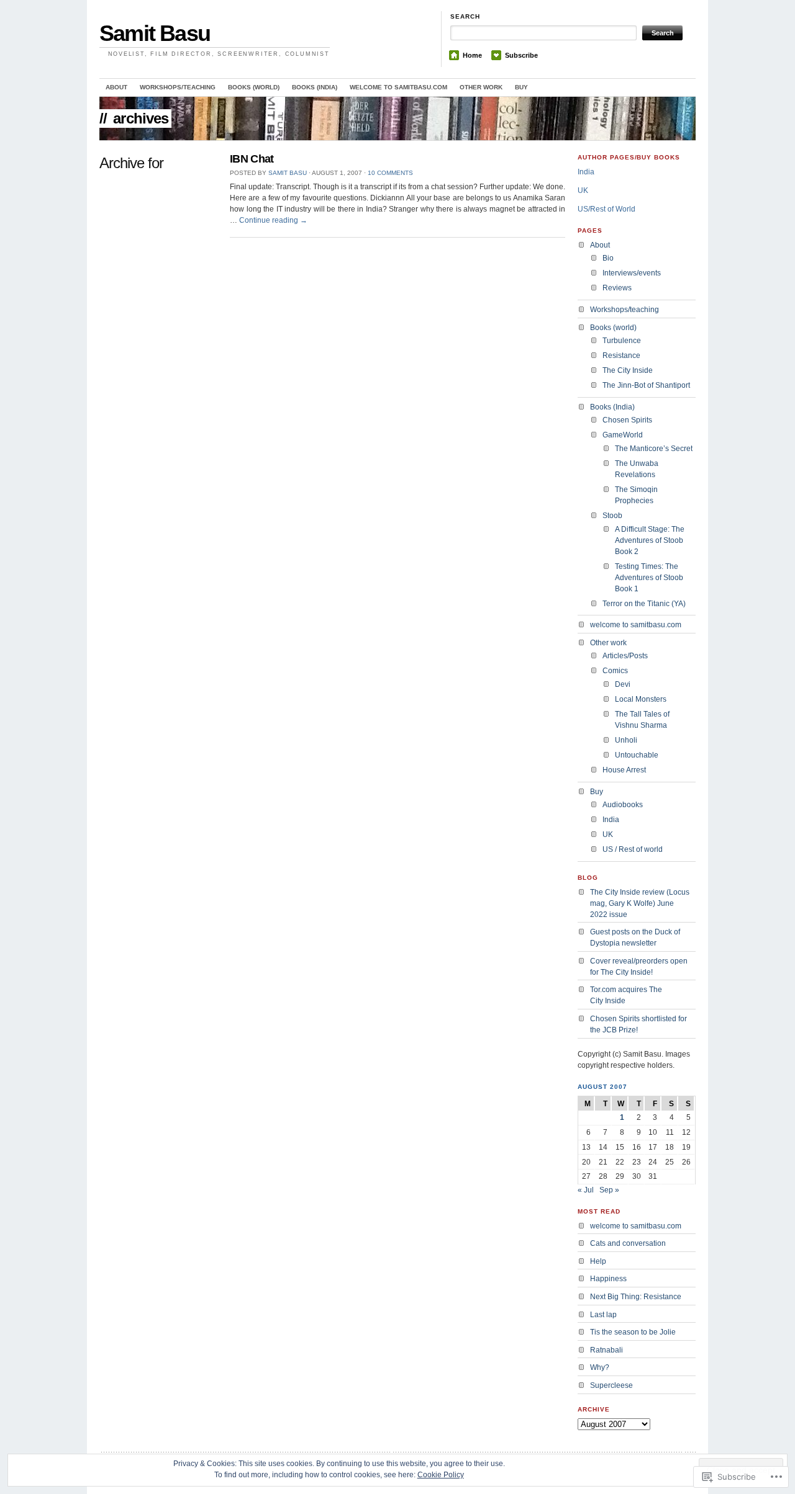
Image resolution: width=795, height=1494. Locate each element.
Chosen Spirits (627, 420)
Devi (622, 684)
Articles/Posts (625, 655)
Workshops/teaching (178, 87)
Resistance (621, 355)
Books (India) (314, 87)
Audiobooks (622, 804)
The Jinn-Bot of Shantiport (646, 385)
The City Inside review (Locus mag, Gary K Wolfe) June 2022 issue (639, 903)
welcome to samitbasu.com (398, 87)
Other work (481, 87)
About (116, 87)
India (586, 172)
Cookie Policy (440, 1474)
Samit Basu (154, 33)
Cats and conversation (628, 1243)
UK (583, 190)
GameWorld (622, 435)
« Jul (586, 1190)
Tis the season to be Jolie (633, 1332)
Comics (615, 670)
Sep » (609, 1190)
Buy (521, 87)
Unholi (626, 740)
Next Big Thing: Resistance (635, 1296)
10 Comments (390, 172)
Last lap (603, 1314)
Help (598, 1261)
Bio (608, 258)
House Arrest (624, 770)
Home (472, 55)
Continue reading (273, 220)
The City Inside (627, 370)
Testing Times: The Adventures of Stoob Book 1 (649, 577)
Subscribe (521, 55)
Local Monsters (640, 699)
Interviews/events (631, 273)
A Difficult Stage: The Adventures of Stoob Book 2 (649, 540)
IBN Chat (252, 159)
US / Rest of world (632, 849)
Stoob (612, 515)
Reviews (617, 288)
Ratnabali (606, 1350)
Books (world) (253, 87)
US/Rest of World (606, 209)
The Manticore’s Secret (654, 448)
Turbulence (621, 340)
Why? (599, 1367)
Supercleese (611, 1385)
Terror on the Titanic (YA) (644, 603)
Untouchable (636, 755)
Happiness (608, 1278)
